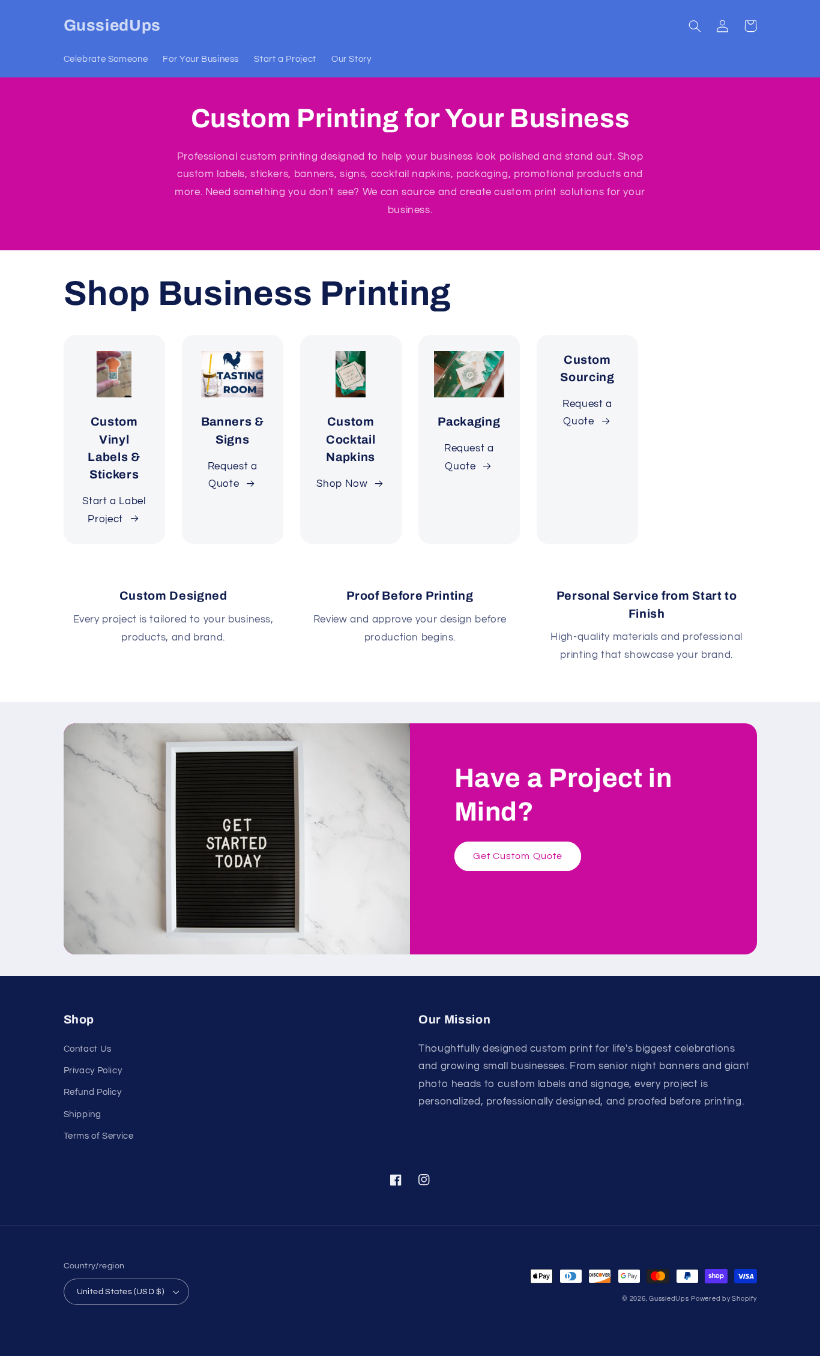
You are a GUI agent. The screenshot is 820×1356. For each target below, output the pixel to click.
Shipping (82, 1114)
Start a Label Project (113, 510)
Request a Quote (233, 475)
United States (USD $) (120, 1292)
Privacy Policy (93, 1070)
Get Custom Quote (517, 856)
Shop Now (341, 483)
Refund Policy (93, 1092)
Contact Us (88, 1048)
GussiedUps (669, 1298)
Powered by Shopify (723, 1298)
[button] (695, 26)
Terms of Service (99, 1136)
